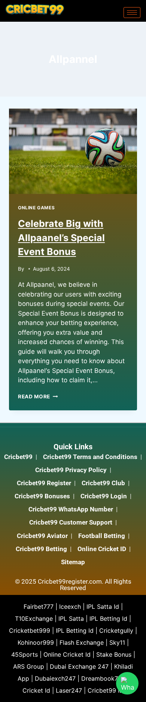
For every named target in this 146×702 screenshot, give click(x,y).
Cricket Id (36, 690)
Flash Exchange (82, 642)
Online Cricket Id (67, 654)
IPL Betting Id (108, 618)
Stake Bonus (113, 654)
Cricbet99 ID (106, 690)
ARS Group (28, 666)
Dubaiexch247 (55, 678)
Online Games (36, 207)
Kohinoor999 (36, 642)
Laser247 (69, 690)
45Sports (24, 654)
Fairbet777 (39, 606)
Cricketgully (116, 630)
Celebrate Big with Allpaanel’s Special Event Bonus (61, 237)
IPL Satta (71, 618)
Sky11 (117, 642)
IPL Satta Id (102, 606)
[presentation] (73, 151)
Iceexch (70, 606)
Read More (38, 396)
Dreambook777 (103, 678)
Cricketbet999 (29, 630)
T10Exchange (34, 618)
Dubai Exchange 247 (79, 666)
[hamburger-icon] (132, 12)
